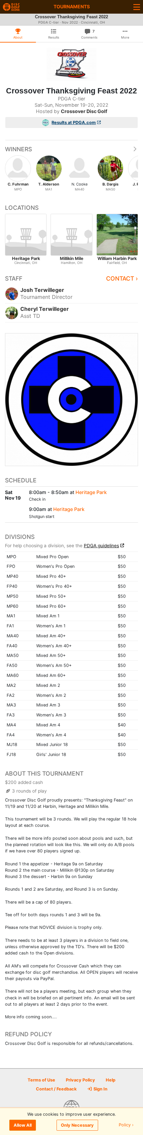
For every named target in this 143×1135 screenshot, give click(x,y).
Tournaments (72, 6)
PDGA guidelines (101, 545)
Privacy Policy (80, 1079)
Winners (18, 149)
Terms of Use (41, 1079)
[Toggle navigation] (136, 7)
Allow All (23, 1125)
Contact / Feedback (56, 1088)
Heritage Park (91, 492)
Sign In (99, 1088)
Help (110, 1079)
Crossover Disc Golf (84, 111)
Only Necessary (77, 1125)
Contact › (122, 278)
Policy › (126, 1125)
